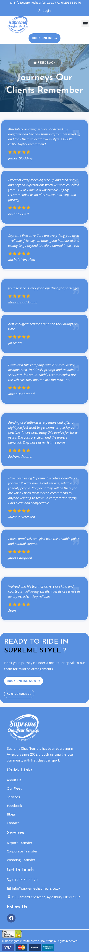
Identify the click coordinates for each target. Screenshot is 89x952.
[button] (85, 23)
